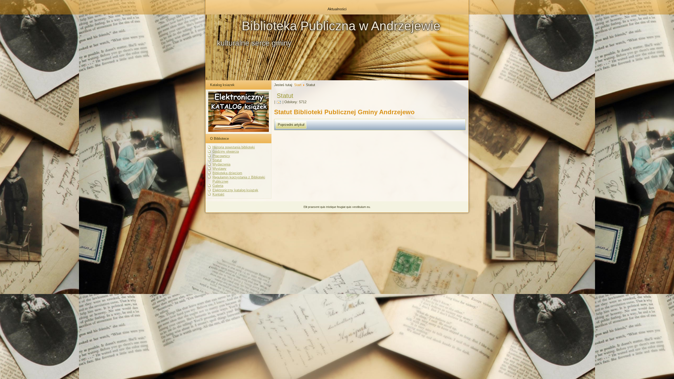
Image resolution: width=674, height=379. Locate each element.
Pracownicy (221, 156)
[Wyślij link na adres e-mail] (278, 102)
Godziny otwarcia (225, 151)
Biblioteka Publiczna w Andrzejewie (341, 26)
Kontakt (218, 194)
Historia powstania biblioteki (233, 147)
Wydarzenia (221, 164)
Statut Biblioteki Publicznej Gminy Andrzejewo (344, 112)
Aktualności (337, 9)
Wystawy (219, 169)
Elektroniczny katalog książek (235, 190)
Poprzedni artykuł (291, 125)
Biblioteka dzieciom (227, 173)
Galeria (217, 186)
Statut (217, 160)
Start (297, 85)
